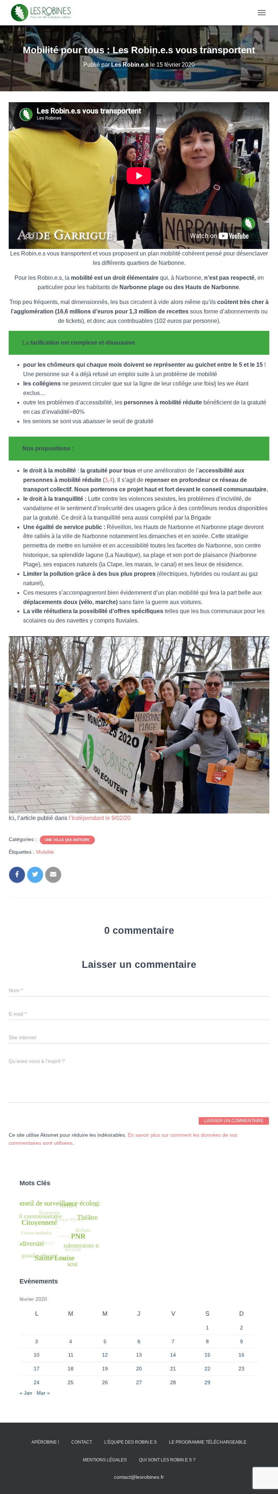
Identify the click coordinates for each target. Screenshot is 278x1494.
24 (36, 1382)
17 (36, 1369)
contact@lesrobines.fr (139, 1477)
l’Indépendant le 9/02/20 (100, 818)
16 (241, 1355)
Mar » (43, 1393)
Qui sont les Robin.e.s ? (167, 1459)
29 (207, 1382)
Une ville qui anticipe (67, 840)
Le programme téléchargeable (208, 1442)
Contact (81, 1442)
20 (139, 1369)
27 (139, 1382)
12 (105, 1355)
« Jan (26, 1393)
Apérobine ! (45, 1442)
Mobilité (45, 852)
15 (207, 1355)
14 (173, 1355)
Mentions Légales (105, 1459)
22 (207, 1369)
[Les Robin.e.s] (44, 13)
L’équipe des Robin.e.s (130, 1442)
